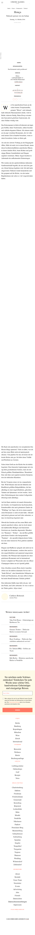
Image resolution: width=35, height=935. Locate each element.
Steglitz (17, 843)
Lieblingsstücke (17, 766)
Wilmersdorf (17, 861)
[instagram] (15, 914)
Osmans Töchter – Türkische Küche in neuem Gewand (19, 630)
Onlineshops (17, 769)
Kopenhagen (17, 729)
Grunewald (17, 800)
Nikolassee (17, 821)
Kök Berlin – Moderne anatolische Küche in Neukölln (21, 659)
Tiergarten (17, 849)
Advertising (17, 889)
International (17, 741)
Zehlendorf (18, 864)
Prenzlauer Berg (17, 827)
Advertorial (17, 22)
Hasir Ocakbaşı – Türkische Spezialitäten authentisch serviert (21, 640)
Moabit (17, 815)
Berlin (17, 723)
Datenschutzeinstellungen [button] (17, 901)
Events (17, 886)
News (17, 778)
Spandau (17, 840)
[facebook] (11, 914)
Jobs (17, 892)
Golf (17, 772)
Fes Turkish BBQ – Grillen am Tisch (20, 649)
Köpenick (17, 806)
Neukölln (17, 818)
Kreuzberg (17, 803)
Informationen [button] (17, 869)
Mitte (17, 812)
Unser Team (17, 880)
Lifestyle (17, 761)
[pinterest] (19, 914)
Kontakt (17, 877)
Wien (17, 735)
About (17, 874)
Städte (17, 718)
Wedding (17, 858)
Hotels (17, 755)
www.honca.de (18, 92)
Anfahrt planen (18, 82)
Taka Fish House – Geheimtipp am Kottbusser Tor (21, 621)
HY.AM (27, 919)
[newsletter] (24, 914)
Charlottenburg (17, 787)
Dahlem (17, 790)
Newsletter (17, 883)
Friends (17, 895)
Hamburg (17, 726)
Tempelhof (17, 846)
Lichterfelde (17, 809)
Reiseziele (17, 749)
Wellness (17, 752)
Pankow (17, 824)
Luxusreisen (17, 744)
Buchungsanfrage (17, 758)
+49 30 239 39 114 (17, 90)
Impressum (17, 904)
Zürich (17, 738)
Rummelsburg (17, 830)
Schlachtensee (17, 833)
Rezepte (17, 775)
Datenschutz (17, 898)
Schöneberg (17, 837)
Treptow (17, 852)
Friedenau (17, 793)
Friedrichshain (17, 796)
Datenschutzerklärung (14, 702)
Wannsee (17, 855)
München (17, 732)
